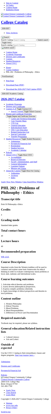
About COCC (11, 63)
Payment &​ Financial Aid (21, 144)
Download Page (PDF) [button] (15, 85)
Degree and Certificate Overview (19, 114)
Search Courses (17, 111)
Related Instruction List (20, 132)
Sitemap (9, 403)
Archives (14, 175)
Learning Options (18, 166)
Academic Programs (14, 54)
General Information (19, 164)
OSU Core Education (19, 130)
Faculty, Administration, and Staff (24, 162)
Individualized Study (19, 128)
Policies (9, 152)
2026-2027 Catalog (13, 99)
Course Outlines (12, 70)
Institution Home (12, 10)
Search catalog (6, 45)
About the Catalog (13, 171)
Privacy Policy (11, 408)
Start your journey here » (24, 355)
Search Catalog (7, 40)
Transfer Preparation (19, 136)
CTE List (14, 123)
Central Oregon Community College (15, 379)
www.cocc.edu (12, 405)
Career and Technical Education (23, 119)
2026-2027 (5, 28)
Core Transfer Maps (18, 121)
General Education (18, 125)
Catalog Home (11, 7)
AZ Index (10, 5)
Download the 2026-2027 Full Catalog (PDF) (24, 89)
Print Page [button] (10, 81)
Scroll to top (6, 412)
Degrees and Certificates (15, 57)
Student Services (17, 148)
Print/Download (7, 76)
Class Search (32, 182)
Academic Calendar (18, 150)
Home (8, 68)
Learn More (10, 395)
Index (13, 178)
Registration (15, 146)
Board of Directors (18, 159)
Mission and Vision (18, 168)
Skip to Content (12, 3)
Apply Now (11, 182)
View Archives (12, 33)
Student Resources (13, 61)
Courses (9, 59)
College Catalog (14, 22)
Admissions (15, 141)
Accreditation (16, 157)
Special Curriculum (18, 134)
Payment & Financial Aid (11, 370)
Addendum (15, 173)
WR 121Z (5, 257)
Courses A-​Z (11, 109)
